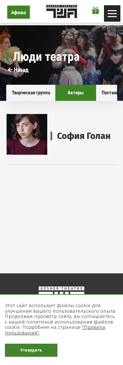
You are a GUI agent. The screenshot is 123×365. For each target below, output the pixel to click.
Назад (20, 69)
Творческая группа (31, 93)
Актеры (76, 93)
